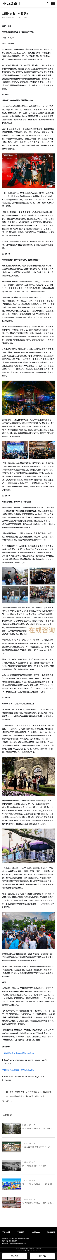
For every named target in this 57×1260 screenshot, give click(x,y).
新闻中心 (36, 1232)
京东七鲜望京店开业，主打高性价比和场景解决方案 (31, 1092)
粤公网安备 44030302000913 (33, 1250)
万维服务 (21, 1232)
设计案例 (6, 1232)
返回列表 (6, 1101)
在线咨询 (14, 1256)
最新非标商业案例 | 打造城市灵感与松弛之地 (28, 1096)
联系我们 (51, 1232)
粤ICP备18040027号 (21, 1250)
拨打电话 (42, 1256)
